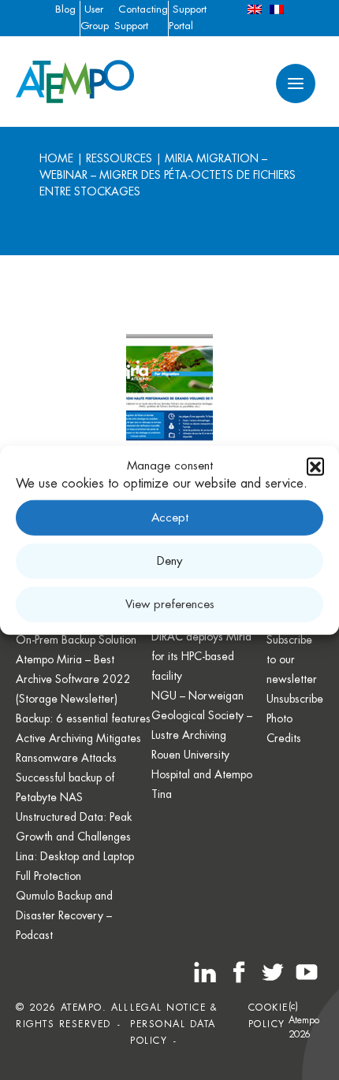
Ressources (119, 158)
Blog (65, 9)
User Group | (94, 25)
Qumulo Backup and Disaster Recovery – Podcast (64, 915)
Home (56, 158)
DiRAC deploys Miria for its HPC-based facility (201, 656)
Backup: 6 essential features (83, 718)
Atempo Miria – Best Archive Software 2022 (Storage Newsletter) (73, 679)
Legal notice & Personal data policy (174, 1024)
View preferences (169, 604)
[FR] (277, 9)
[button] (315, 466)
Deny (169, 560)
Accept (169, 517)
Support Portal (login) (188, 25)
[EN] (255, 9)
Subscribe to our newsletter (291, 659)
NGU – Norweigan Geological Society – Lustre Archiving (201, 715)
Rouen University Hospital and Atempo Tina (201, 774)
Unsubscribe (294, 698)
